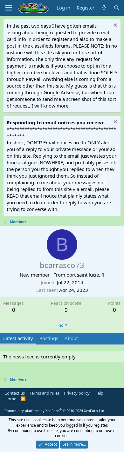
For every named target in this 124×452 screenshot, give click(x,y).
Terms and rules (44, 393)
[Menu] (8, 8)
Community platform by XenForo (54, 410)
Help (98, 393)
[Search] (116, 8)
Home (10, 399)
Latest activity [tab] (18, 338)
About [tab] (71, 338)
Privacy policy (77, 393)
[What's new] (104, 8)
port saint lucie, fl (85, 275)
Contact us (14, 393)
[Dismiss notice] (114, 26)
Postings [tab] (48, 338)
